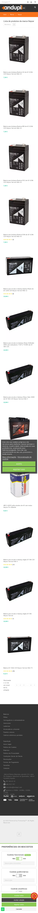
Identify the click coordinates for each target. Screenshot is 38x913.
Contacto (6, 768)
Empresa (6, 750)
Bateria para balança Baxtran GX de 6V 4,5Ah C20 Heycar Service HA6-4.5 (18, 73)
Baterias (6, 714)
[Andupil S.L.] (12, 8)
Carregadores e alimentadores (14, 720)
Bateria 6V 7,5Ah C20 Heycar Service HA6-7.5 (18, 668)
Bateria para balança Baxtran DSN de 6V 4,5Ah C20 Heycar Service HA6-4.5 (18, 235)
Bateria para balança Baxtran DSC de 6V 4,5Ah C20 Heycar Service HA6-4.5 (18, 181)
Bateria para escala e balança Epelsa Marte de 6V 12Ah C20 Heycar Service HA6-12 (18, 289)
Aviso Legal (7, 744)
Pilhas (5, 717)
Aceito (19, 464)
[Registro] (31, 2)
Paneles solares (8, 732)
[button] (19, 863)
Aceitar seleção (19, 900)
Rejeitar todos (19, 904)
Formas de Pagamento (11, 762)
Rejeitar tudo (19, 469)
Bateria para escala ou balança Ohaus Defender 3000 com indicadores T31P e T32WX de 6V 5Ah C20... (18, 344)
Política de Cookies (10, 747)
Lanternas (6, 726)
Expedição (7, 741)
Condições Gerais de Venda (12, 756)
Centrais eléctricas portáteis (13, 735)
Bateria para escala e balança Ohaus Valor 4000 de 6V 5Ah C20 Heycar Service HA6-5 (19, 398)
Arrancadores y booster (11, 729)
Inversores (7, 723)
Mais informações (9, 457)
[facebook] (19, 834)
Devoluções (7, 759)
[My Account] (28, 2)
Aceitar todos (19, 895)
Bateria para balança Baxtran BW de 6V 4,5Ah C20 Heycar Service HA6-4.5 (18, 127)
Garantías (6, 765)
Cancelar (19, 909)
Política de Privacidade (11, 753)
